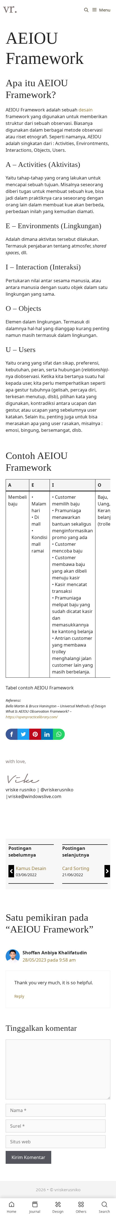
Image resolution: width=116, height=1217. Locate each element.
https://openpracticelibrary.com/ (32, 716)
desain (86, 110)
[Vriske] (10, 10)
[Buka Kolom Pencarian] (86, 10)
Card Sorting (75, 868)
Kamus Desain (31, 868)
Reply (19, 996)
